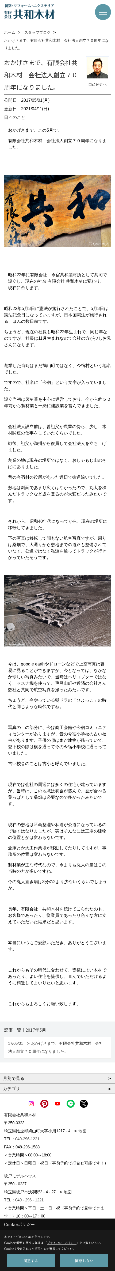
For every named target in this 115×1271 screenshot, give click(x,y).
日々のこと (14, 117)
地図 (82, 1131)
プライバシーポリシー (61, 1242)
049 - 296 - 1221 (29, 1200)
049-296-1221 (27, 1139)
